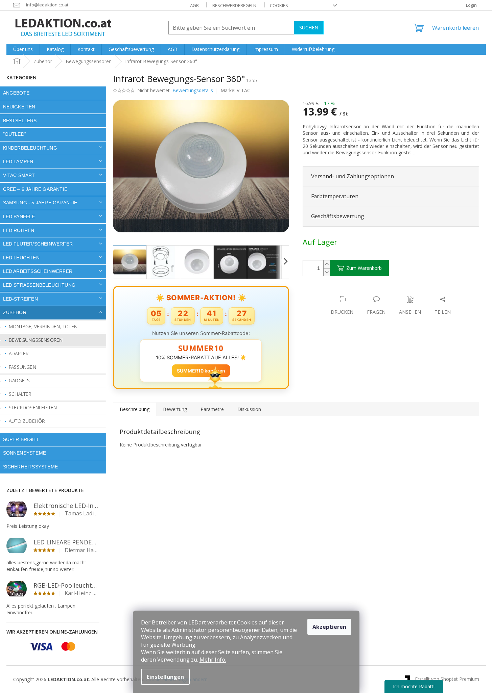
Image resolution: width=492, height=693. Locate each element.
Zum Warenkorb (364, 268)
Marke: (235, 90)
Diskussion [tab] (249, 409)
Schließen (350, 292)
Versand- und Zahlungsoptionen (352, 176)
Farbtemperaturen (334, 196)
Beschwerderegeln (234, 5)
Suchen (308, 27)
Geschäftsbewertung (337, 216)
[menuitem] (23, 49)
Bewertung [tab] (175, 409)
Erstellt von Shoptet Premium (447, 679)
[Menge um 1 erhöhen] (326, 264)
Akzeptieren (329, 627)
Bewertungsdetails (192, 90)
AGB (194, 5)
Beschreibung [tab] (134, 409)
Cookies (279, 5)
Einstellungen (165, 677)
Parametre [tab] (212, 409)
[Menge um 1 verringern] (326, 272)
